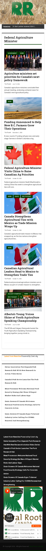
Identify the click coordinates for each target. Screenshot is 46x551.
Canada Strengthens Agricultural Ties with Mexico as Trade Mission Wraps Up (20, 221)
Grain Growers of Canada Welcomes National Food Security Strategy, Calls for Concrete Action (22, 404)
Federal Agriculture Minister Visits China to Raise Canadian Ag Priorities (22, 171)
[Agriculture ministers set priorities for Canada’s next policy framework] (23, 60)
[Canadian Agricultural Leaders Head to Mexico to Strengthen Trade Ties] (23, 254)
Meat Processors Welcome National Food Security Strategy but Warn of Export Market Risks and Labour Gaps (22, 392)
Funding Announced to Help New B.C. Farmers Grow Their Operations (22, 125)
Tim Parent (7, 84)
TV (21, 297)
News (22, 53)
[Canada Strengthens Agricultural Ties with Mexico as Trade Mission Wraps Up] (23, 203)
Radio (17, 196)
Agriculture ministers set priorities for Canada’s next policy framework (21, 77)
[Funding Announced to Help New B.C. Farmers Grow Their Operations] (23, 108)
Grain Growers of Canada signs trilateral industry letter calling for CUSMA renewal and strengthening (22, 417)
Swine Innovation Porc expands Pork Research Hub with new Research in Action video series (20, 370)
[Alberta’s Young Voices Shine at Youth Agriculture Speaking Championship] (23, 300)
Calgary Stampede (14, 294)
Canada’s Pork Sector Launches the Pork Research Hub (21, 381)
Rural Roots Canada (36, 546)
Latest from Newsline (12, 356)
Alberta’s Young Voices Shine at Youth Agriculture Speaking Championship (21, 317)
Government (12, 53)
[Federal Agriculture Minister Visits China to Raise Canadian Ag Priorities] (23, 154)
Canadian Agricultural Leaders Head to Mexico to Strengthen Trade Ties (21, 271)
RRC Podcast (26, 196)
